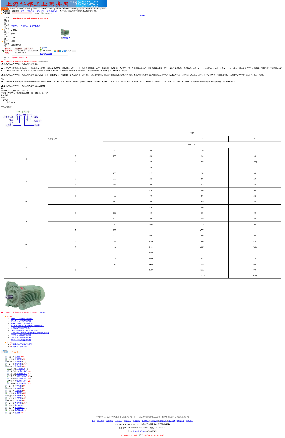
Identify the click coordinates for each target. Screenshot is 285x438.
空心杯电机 (19, 405)
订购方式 (118, 421)
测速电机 (18, 393)
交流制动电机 (21, 381)
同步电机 (18, 361)
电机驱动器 (19, 408)
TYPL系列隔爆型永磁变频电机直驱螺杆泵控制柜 (30, 333)
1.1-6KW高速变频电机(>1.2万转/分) (24, 330)
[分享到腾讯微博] (60, 50)
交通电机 (18, 391)
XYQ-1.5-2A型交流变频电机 (22, 319)
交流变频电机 (52, 11)
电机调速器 (19, 410)
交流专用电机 (21, 383)
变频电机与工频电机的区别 (22, 344)
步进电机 (18, 398)
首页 (22, 11)
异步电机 (40, 11)
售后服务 (145, 421)
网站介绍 (180, 421)
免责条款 (163, 421)
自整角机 (18, 400)
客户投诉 (171, 421)
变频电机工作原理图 (19, 347)
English (142, 15)
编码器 (17, 413)
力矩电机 (18, 403)
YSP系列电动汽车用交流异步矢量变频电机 (27, 326)
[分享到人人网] (62, 50)
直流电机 (18, 364)
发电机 (17, 357)
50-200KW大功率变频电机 (21, 328)
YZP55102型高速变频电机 (21, 337)
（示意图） (23, 312)
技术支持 (154, 421)
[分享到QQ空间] (55, 50)
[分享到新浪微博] (57, 50)
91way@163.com (46, 54)
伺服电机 (18, 388)
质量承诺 (109, 421)
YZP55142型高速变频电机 (21, 335)
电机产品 (30, 11)
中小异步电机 (21, 371)
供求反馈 (100, 421)
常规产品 (14, 26)
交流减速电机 (21, 378)
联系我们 (189, 421)
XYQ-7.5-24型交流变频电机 (21, 323)
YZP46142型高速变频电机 (21, 340)
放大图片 (66, 38)
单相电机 (18, 396)
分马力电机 (20, 369)
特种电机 (18, 386)
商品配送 (136, 421)
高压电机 (18, 359)
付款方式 (127, 421)
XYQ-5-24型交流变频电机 (21, 321)
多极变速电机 (21, 374)
